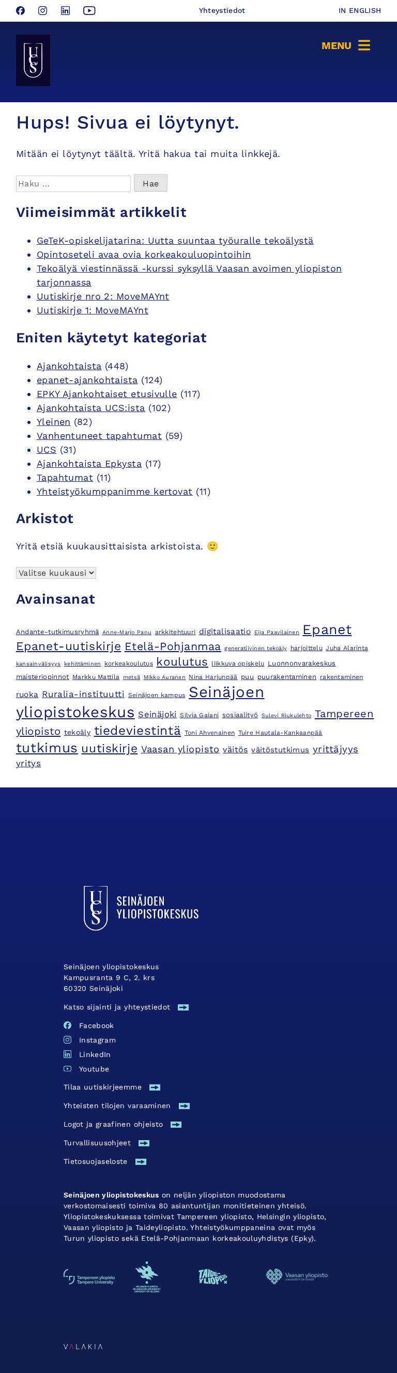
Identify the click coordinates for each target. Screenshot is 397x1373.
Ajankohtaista (69, 365)
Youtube (94, 1069)
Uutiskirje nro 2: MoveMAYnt (103, 296)
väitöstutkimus (280, 749)
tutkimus (47, 747)
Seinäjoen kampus (157, 695)
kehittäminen (82, 663)
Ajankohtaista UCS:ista (91, 407)
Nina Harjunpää (213, 677)
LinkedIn (95, 1054)
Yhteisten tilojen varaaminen (117, 1105)
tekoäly (77, 732)
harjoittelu (307, 648)
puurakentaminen (287, 677)
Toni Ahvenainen (210, 732)
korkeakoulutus (128, 663)
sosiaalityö (240, 715)
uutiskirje (109, 748)
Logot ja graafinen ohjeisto (113, 1124)
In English (360, 10)
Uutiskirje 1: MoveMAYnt (92, 310)
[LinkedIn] (67, 11)
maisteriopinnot (42, 677)
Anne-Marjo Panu (126, 632)
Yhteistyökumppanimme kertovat (115, 491)
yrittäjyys (336, 749)
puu (247, 677)
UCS (46, 449)
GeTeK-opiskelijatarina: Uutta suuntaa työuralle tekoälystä (175, 240)
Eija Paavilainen (276, 632)
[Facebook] (22, 11)
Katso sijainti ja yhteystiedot (117, 1007)
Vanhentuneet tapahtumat (99, 435)
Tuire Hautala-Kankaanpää (280, 732)
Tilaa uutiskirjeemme (103, 1087)
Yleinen (54, 421)
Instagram (97, 1040)
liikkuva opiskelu (237, 663)
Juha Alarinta (347, 648)
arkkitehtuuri (175, 632)
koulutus (182, 661)
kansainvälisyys (38, 663)
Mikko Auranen (165, 677)
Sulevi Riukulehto (287, 715)
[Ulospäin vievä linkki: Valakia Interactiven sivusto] (83, 1345)
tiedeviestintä (137, 730)
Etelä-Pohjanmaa (173, 646)
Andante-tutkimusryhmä (57, 632)
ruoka (27, 694)
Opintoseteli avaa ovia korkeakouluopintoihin (144, 254)
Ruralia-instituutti (83, 694)
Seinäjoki (157, 714)
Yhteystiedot (222, 10)
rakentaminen (341, 677)
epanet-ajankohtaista (87, 379)
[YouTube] (89, 11)
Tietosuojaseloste (96, 1161)
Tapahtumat (65, 477)
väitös (235, 749)
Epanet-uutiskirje (68, 646)
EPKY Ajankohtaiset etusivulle (107, 393)
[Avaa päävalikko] (347, 44)
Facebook (96, 1025)
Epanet (327, 629)
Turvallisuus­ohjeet (97, 1143)
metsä (131, 677)
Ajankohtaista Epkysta (89, 463)
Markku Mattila (95, 677)
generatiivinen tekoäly (255, 648)
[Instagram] (44, 11)
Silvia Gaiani (199, 715)
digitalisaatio (225, 631)
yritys (28, 763)
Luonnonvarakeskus (302, 663)
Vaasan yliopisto (180, 749)
